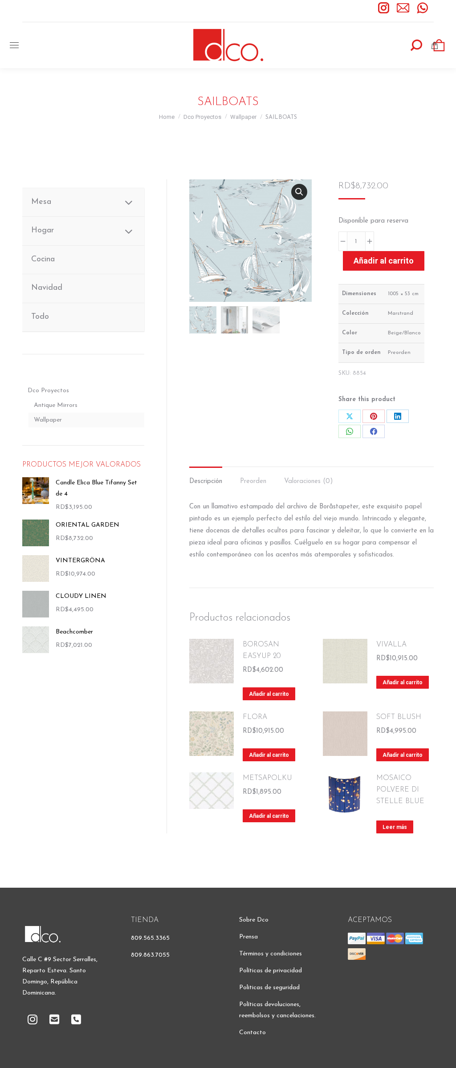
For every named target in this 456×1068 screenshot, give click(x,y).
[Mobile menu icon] (14, 45)
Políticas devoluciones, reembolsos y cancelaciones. (277, 1010)
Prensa (248, 937)
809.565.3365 (150, 938)
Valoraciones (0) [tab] (308, 481)
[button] (299, 192)
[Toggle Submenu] (128, 202)
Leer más (395, 827)
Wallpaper (48, 420)
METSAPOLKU (267, 778)
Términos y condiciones (270, 953)
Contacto (252, 1032)
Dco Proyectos (48, 390)
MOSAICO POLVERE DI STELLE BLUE (400, 790)
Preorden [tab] (253, 481)
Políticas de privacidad (270, 970)
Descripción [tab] (205, 481)
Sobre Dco (254, 920)
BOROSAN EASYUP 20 (262, 650)
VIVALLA (391, 644)
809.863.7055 (150, 955)
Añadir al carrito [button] (269, 694)
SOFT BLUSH (398, 717)
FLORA (255, 717)
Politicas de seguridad (269, 987)
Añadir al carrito (384, 260)
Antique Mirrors (55, 405)
